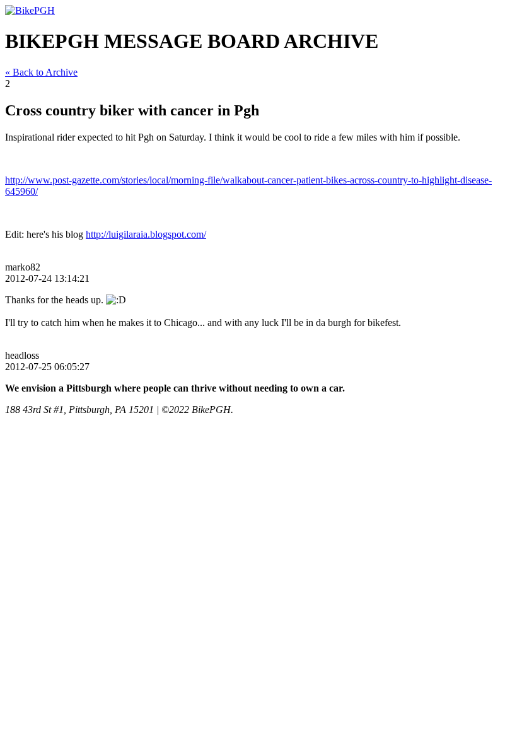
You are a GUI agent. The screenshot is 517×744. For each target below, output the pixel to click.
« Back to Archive (41, 72)
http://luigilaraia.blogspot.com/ (146, 234)
